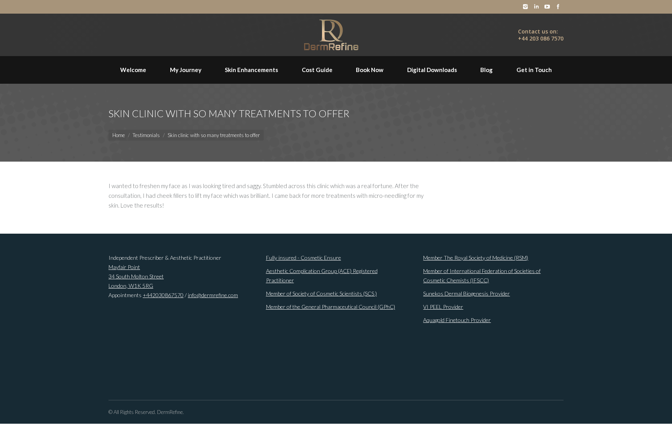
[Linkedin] (536, 6)
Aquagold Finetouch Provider (457, 320)
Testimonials (146, 135)
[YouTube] (547, 6)
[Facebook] (558, 6)
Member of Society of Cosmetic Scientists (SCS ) (321, 293)
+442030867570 (163, 295)
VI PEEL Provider (443, 306)
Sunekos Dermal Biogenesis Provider (466, 293)
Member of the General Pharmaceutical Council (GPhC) (330, 306)
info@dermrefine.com (213, 295)
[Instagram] (525, 6)
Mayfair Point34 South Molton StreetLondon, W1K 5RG (136, 276)
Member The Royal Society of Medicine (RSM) (475, 257)
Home (118, 135)
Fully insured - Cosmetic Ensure (303, 257)
